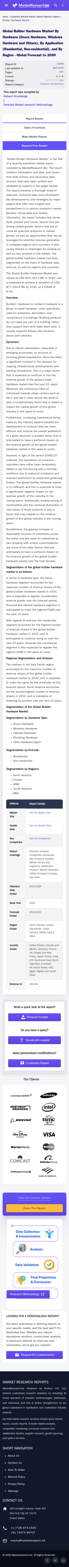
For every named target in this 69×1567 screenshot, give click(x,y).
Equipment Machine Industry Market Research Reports (35, 17)
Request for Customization (37, 1354)
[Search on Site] (55, 5)
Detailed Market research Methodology (28, 105)
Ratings (9, 80)
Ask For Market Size (40, 813)
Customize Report (37, 1063)
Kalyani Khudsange (16, 96)
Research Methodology (24, 1294)
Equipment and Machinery (52, 84)
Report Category (14, 84)
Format (9, 76)
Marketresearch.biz (22, 1555)
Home (5, 17)
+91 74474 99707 (23, 1533)
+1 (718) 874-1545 (23, 1528)
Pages (8, 72)
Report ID (10, 64)
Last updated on (14, 68)
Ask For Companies (39, 839)
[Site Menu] (6, 5)
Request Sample (37, 1017)
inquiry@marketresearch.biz (28, 1540)
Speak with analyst (37, 1040)
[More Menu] (62, 5)
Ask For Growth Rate (40, 826)
